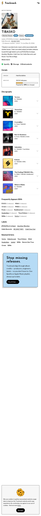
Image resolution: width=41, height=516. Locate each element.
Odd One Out (30, 229)
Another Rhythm (25, 39)
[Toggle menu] (38, 3)
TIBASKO (19, 99)
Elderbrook (11, 239)
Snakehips (5, 213)
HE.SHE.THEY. (15, 41)
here (19, 505)
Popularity (19, 85)
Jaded (13, 242)
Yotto (17, 216)
